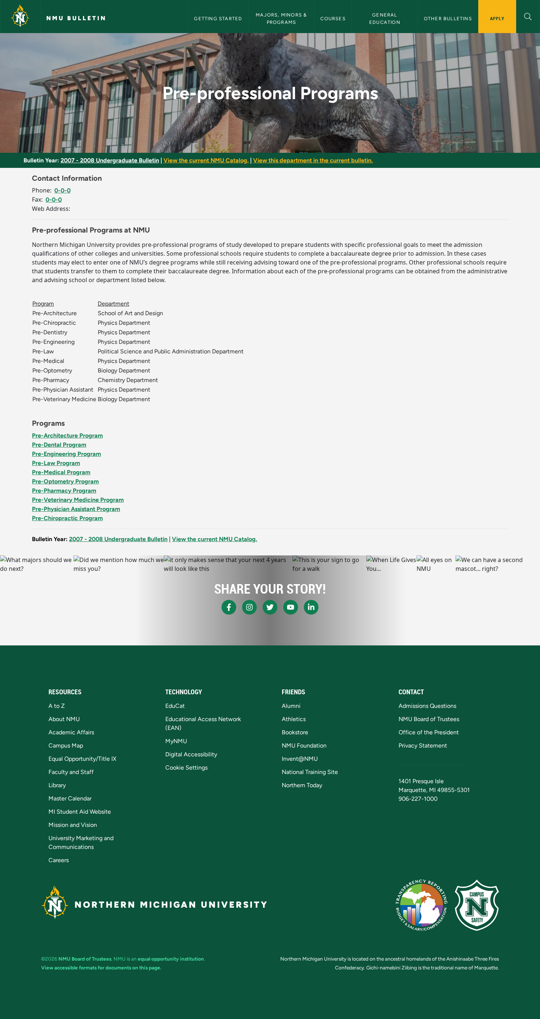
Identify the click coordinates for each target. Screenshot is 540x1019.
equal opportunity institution (171, 959)
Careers (58, 860)
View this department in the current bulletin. (313, 160)
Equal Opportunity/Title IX (82, 758)
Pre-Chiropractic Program (67, 518)
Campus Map (65, 745)
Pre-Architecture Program (67, 435)
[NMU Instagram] (249, 607)
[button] (528, 15)
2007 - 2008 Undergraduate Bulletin (110, 160)
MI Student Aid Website (79, 811)
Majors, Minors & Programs (282, 18)
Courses (332, 18)
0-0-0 (62, 190)
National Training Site (310, 771)
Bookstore (295, 732)
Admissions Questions (427, 705)
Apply (497, 18)
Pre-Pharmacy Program (64, 490)
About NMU (64, 719)
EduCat (175, 705)
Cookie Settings (186, 767)
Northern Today (302, 785)
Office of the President (429, 732)
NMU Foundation (304, 745)
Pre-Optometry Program (65, 481)
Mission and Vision (72, 824)
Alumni (291, 705)
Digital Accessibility (191, 754)
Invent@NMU (300, 758)
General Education (384, 18)
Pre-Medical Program (61, 472)
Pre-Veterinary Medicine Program (78, 499)
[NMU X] (270, 607)
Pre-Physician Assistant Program (76, 508)
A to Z (56, 705)
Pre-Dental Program (59, 444)
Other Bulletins (448, 18)
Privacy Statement (423, 745)
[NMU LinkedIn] (311, 607)
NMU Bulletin (76, 18)
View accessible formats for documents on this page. (101, 968)
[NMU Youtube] (290, 607)
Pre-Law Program (56, 463)
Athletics (294, 719)
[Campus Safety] (477, 905)
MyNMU (176, 741)
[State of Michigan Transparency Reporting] (421, 905)
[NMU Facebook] (229, 607)
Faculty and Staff (71, 771)
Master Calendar (69, 798)
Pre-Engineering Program (66, 453)
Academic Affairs (71, 732)
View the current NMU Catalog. (206, 160)
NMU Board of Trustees (429, 719)
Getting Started (218, 18)
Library (57, 785)
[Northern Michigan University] (20, 16)
